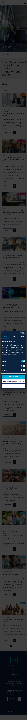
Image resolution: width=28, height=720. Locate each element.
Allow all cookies (13, 376)
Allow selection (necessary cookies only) (13, 381)
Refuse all (13, 386)
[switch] (23, 366)
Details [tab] (13, 336)
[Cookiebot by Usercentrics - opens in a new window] (19, 333)
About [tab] (22, 336)
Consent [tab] (5, 336)
